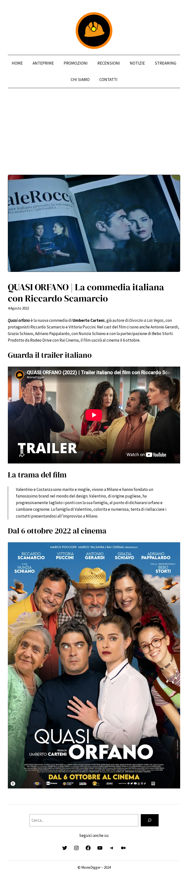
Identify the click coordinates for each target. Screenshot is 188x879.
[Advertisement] (94, 140)
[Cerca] (150, 820)
